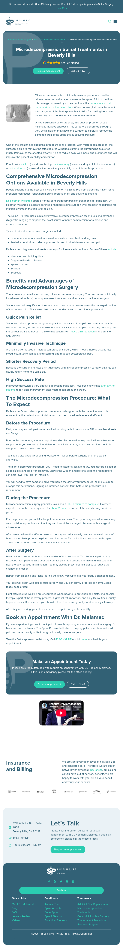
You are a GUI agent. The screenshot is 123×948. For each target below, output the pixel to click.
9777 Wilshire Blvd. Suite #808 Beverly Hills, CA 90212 (27, 827)
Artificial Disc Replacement (93, 904)
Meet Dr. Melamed (23, 904)
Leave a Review (21, 916)
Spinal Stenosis (53, 916)
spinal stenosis (17, 168)
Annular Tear (52, 904)
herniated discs (64, 107)
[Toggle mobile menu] (115, 22)
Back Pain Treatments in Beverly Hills (51, 39)
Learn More (62, 8)
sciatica (25, 164)
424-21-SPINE (64, 639)
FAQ (14, 912)
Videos (16, 920)
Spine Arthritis (53, 908)
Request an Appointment (67, 849)
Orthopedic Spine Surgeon (19, 39)
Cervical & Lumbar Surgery (93, 916)
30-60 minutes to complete (83, 504)
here (84, 639)
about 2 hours (59, 508)
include (112, 249)
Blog (14, 908)
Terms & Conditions (82, 933)
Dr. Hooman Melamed (19, 200)
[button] (61, 62)
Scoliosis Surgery (87, 924)
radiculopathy (61, 164)
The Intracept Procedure (91, 920)
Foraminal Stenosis (56, 920)
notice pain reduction (82, 331)
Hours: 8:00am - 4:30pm (27, 845)
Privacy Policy (63, 933)
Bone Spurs (51, 912)
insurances (96, 769)
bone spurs (96, 103)
